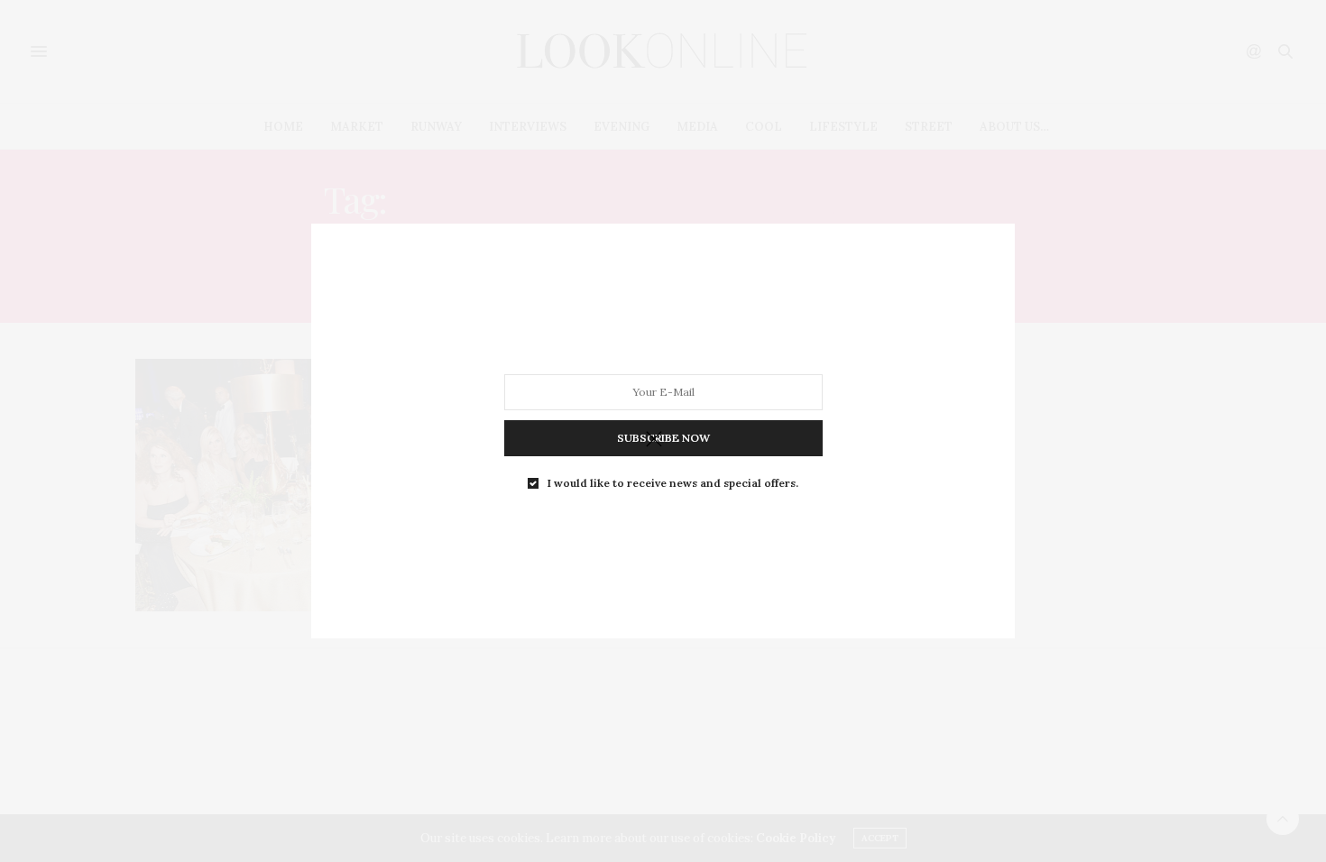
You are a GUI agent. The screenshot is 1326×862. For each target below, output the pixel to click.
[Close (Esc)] (654, 440)
